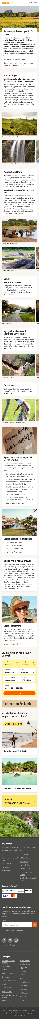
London (23, 971)
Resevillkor (24, 861)
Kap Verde (23, 1000)
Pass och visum (25, 865)
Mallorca (23, 975)
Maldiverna (24, 993)
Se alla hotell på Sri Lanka (12, 552)
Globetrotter (20, 1013)
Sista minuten (25, 960)
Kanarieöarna (25, 982)
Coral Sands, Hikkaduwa (14, 542)
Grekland (23, 986)
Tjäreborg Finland (11, 1013)
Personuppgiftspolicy (14, 1010)
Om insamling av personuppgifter (14, 930)
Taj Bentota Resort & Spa (24, 499)
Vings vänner (6, 1001)
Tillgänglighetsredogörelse (28, 879)
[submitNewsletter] (35, 924)
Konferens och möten (9, 973)
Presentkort (6, 966)
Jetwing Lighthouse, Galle (15, 548)
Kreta (22, 978)
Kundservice (24, 854)
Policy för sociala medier (26, 873)
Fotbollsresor (7, 988)
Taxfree (4, 970)
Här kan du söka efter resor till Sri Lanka (19, 64)
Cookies (4, 1010)
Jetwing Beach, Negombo (15, 545)
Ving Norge (24, 1010)
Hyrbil (4, 984)
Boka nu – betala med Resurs (9, 996)
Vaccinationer (25, 869)
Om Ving (5, 854)
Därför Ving (6, 871)
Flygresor (23, 967)
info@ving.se (29, 1013)
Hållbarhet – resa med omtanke (10, 859)
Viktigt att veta (25, 858)
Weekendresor (25, 964)
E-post (4, 920)
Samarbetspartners (9, 980)
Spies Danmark (33, 1010)
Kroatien (23, 996)
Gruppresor (6, 977)
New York (23, 989)
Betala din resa (7, 991)
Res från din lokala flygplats (8, 961)
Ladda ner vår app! (8, 945)
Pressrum (5, 867)
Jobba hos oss (7, 863)
